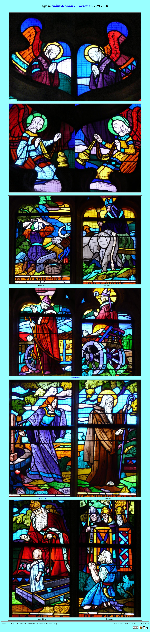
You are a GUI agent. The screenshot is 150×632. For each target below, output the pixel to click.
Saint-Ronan (75, 377)
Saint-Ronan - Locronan (72, 6)
